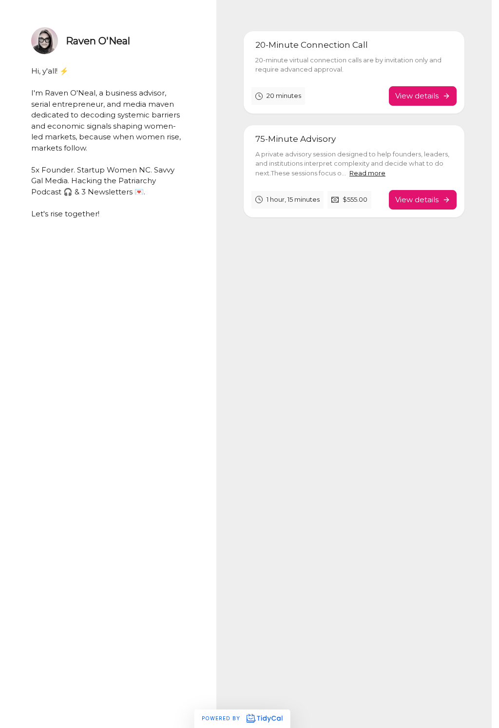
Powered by (222, 718)
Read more (367, 173)
